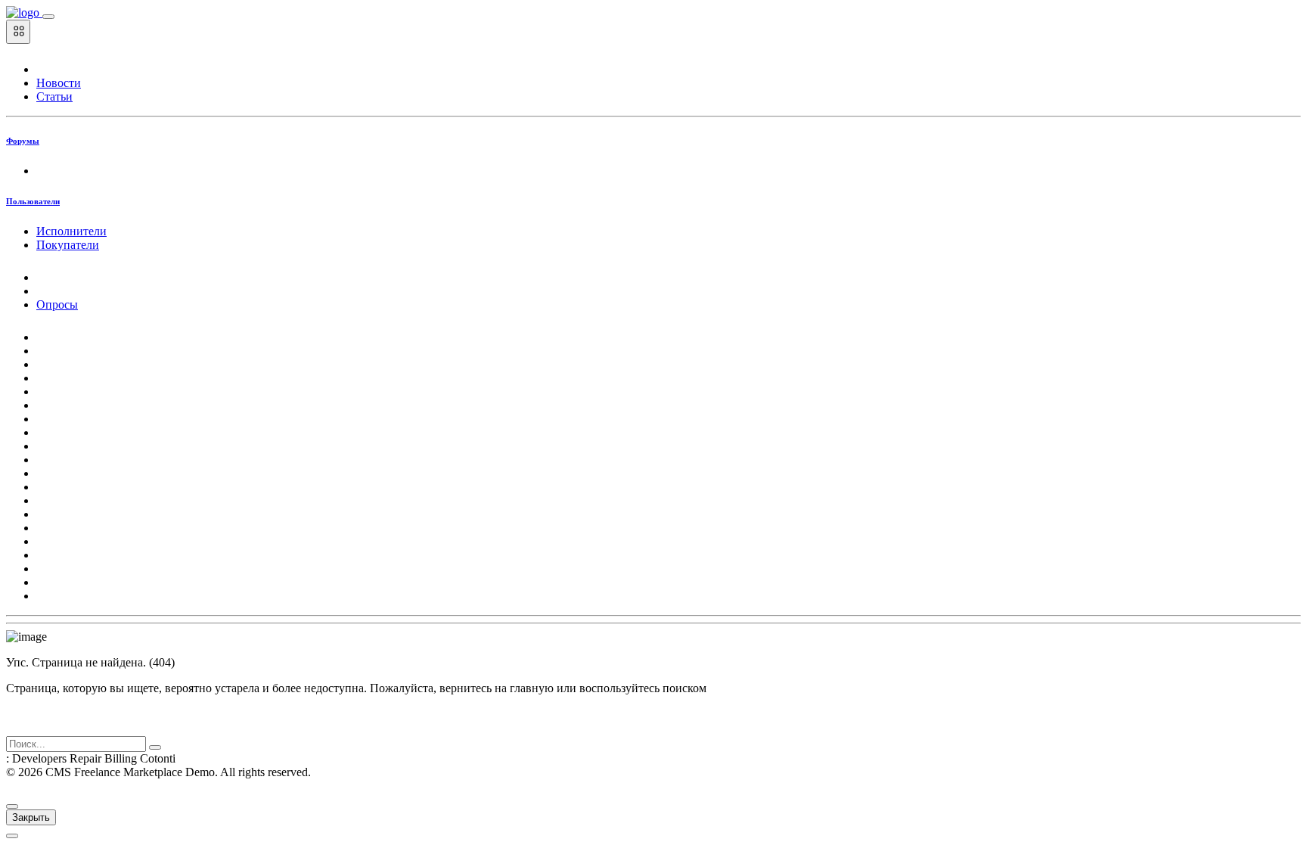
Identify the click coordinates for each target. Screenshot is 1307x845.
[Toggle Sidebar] (48, 16)
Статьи (54, 96)
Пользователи (33, 201)
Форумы (22, 140)
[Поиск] (155, 747)
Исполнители (71, 231)
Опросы (57, 304)
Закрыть (31, 817)
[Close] (12, 806)
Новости (58, 82)
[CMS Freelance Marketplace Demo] (24, 12)
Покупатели (67, 244)
